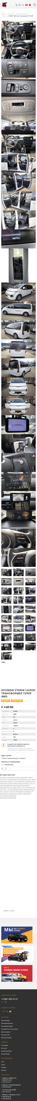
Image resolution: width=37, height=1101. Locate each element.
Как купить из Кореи (6, 1037)
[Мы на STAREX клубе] (16, 935)
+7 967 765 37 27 (9, 999)
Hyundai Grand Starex (6, 1051)
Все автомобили (5, 1020)
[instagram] (3, 1011)
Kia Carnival (4, 1048)
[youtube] (7, 1011)
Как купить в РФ (5, 1034)
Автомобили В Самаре (7, 1026)
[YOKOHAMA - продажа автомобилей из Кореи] (4, 5)
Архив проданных (5, 1032)
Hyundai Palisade (5, 1054)
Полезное (3, 1067)
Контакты (3, 1070)
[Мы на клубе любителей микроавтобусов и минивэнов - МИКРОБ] (17, 954)
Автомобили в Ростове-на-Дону (9, 1029)
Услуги (3, 1064)
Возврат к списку (9, 911)
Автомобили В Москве (7, 1023)
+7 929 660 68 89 (8, 764)
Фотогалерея (4, 1045)
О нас (2, 1061)
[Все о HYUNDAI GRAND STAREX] (16, 973)
